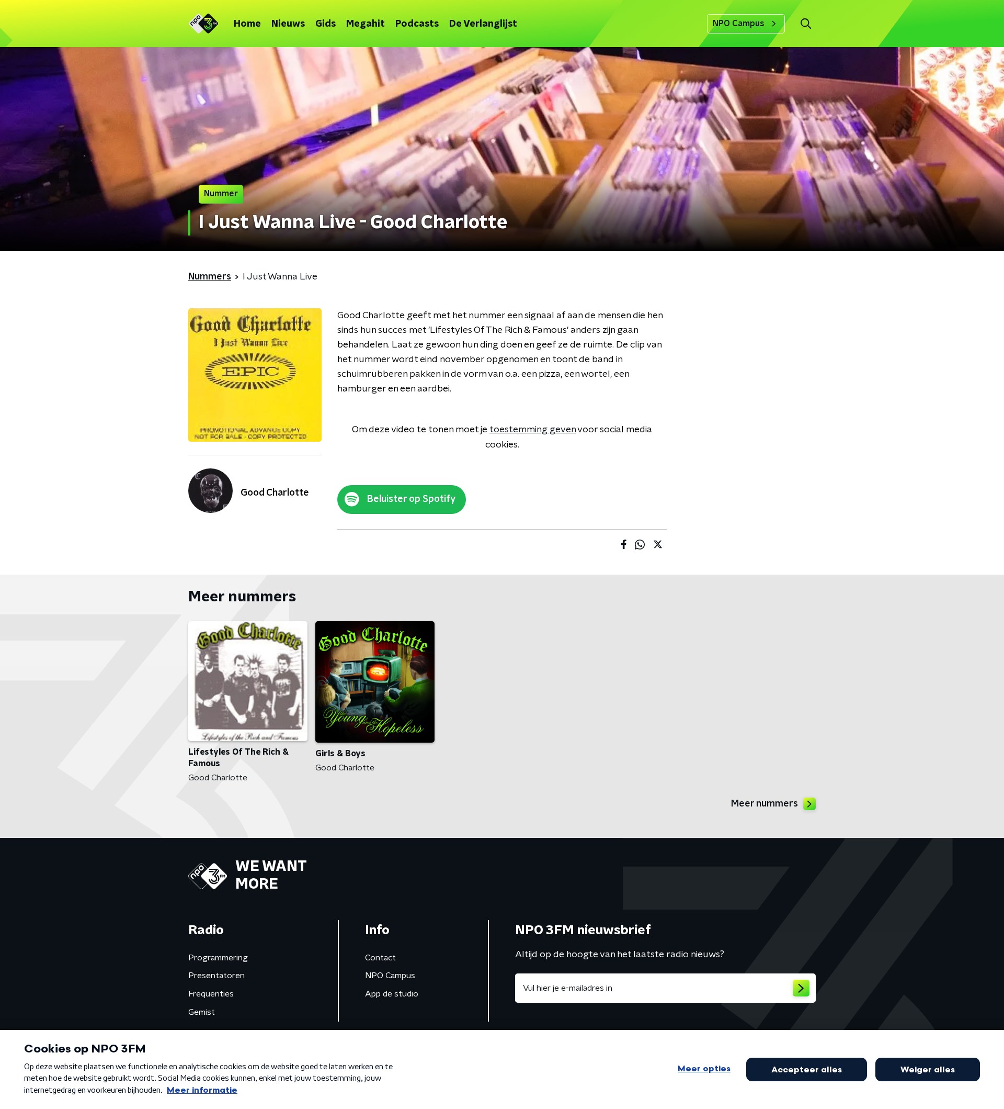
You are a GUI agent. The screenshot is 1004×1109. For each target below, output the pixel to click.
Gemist (201, 1012)
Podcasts (417, 24)
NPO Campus (739, 23)
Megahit (365, 24)
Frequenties (211, 994)
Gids (325, 24)
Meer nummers (764, 804)
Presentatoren (216, 975)
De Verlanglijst (483, 24)
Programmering (218, 958)
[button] (805, 23)
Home (247, 24)
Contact (380, 958)
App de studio (391, 994)
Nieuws (288, 24)
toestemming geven (532, 429)
